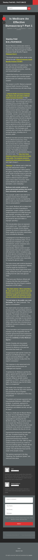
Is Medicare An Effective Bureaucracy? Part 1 (19, 22)
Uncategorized (22, 28)
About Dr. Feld (19, 550)
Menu (35, 2)
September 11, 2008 (12, 28)
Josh (12, 468)
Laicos (30, 555)
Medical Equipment (15, 483)
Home (19, 548)
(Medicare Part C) (11, 54)
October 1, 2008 (15, 470)
